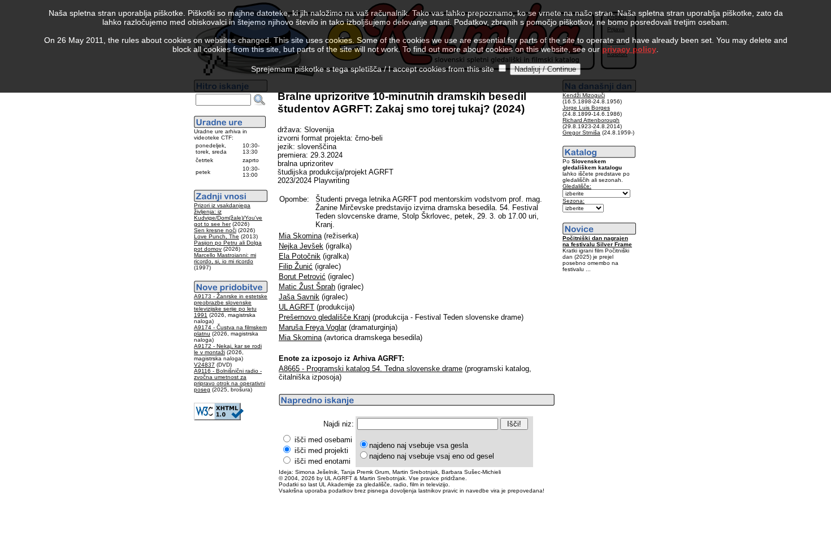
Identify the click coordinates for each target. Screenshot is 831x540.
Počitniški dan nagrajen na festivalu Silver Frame (597, 241)
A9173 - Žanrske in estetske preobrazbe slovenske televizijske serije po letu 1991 (230, 305)
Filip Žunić (296, 266)
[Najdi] (259, 100)
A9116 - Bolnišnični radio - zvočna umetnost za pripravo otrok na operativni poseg (229, 380)
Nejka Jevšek (301, 246)
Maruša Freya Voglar (313, 327)
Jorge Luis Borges (586, 107)
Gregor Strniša (581, 132)
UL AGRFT (296, 307)
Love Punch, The (216, 236)
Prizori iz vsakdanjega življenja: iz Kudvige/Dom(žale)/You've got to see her (228, 214)
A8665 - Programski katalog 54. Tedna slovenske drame (370, 368)
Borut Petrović (302, 276)
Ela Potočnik (300, 256)
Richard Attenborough (591, 120)
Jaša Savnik (299, 297)
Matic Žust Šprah (307, 286)
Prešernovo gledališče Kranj (324, 317)
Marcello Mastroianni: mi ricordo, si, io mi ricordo (225, 258)
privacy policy (629, 49)
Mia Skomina (300, 236)
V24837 (204, 365)
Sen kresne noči (215, 230)
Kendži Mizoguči (583, 95)
